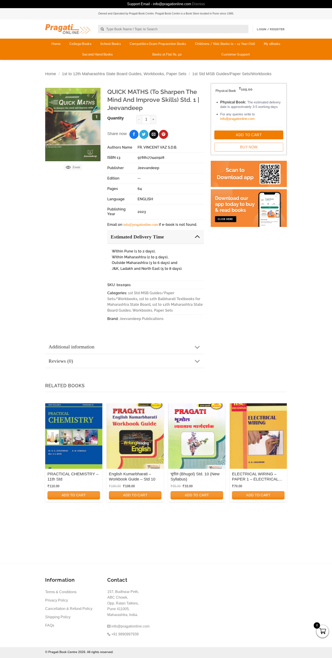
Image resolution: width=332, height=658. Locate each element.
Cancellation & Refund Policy (68, 609)
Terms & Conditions (61, 592)
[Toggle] (197, 237)
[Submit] (102, 29)
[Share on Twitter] (143, 134)
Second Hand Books (97, 54)
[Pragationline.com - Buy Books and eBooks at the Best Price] (67, 29)
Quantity (115, 118)
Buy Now (248, 147)
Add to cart (74, 495)
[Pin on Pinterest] (163, 134)
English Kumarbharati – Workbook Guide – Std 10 (132, 476)
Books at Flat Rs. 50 (167, 54)
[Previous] (49, 464)
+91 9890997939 (124, 634)
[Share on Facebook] (133, 134)
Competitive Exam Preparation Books (158, 44)
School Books (110, 44)
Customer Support (235, 54)
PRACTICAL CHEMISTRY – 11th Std (72, 476)
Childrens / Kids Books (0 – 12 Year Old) (225, 44)
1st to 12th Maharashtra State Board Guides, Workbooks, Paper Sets (124, 73)
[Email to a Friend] (153, 134)
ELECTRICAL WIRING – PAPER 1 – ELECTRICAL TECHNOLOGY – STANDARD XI (255, 477)
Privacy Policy (56, 600)
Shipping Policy (57, 617)
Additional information (71, 347)
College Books (80, 44)
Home (56, 44)
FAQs (49, 625)
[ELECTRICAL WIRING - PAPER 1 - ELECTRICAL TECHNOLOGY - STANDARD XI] (258, 437)
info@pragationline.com (140, 224)
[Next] (282, 464)
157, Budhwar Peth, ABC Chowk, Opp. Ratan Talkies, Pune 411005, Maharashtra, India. (123, 603)
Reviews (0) (61, 361)
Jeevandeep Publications (141, 319)
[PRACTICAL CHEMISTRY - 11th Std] (73, 437)
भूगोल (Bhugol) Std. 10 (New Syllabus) (195, 476)
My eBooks (272, 44)
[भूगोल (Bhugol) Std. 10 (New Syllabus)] (196, 437)
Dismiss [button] (198, 4)
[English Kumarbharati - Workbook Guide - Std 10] (135, 437)
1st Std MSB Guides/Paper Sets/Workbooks (231, 73)
